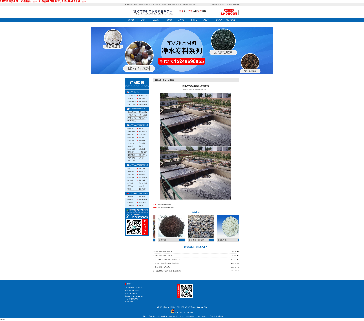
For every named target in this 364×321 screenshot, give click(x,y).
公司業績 (219, 20)
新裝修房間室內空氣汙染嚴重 (163, 255)
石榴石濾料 (130, 137)
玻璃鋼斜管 (130, 171)
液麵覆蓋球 (142, 174)
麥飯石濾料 (130, 140)
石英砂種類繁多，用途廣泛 (162, 267)
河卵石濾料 (130, 98)
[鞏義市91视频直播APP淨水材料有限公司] (149, 15)
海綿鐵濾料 (130, 146)
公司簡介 (144, 20)
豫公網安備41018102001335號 (183, 312)
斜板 (128, 168)
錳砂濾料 (141, 158)
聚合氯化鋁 (130, 202)
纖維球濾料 (130, 134)
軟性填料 (130, 180)
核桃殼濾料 (142, 149)
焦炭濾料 (130, 128)
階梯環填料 (130, 177)
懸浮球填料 (130, 186)
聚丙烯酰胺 (142, 202)
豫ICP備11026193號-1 (200, 307)
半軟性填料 (142, 180)
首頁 (164, 80)
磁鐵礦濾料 (130, 152)
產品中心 (222, 4)
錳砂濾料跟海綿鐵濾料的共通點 (164, 251)
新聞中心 (181, 20)
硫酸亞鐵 (130, 197)
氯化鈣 (141, 205)
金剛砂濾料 (142, 140)
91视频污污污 (134, 92)
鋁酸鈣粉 (130, 199)
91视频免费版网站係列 (137, 109)
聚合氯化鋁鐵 (143, 199)
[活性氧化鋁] (210, 237)
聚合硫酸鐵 (142, 197)
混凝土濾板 (142, 168)
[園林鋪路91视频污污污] (181, 237)
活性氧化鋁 (130, 143)
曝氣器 (129, 189)
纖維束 (141, 128)
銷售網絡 (206, 20)
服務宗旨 (194, 20)
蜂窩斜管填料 (143, 177)
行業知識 (169, 20)
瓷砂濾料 (141, 146)
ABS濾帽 (141, 186)
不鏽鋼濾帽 (142, 189)
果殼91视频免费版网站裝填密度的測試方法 (167, 259)
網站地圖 (2, 319)
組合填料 (130, 183)
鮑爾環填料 (130, 174)
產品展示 (156, 20)
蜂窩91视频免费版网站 (164, 205)
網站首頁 (214, 4)
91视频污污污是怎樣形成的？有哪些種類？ (167, 263)
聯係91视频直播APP (233, 4)
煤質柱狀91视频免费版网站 (166, 207)
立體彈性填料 (143, 183)
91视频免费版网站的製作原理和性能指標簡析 (168, 271)
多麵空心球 (142, 171)
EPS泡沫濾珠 (142, 134)
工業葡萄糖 (130, 205)
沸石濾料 (141, 137)
